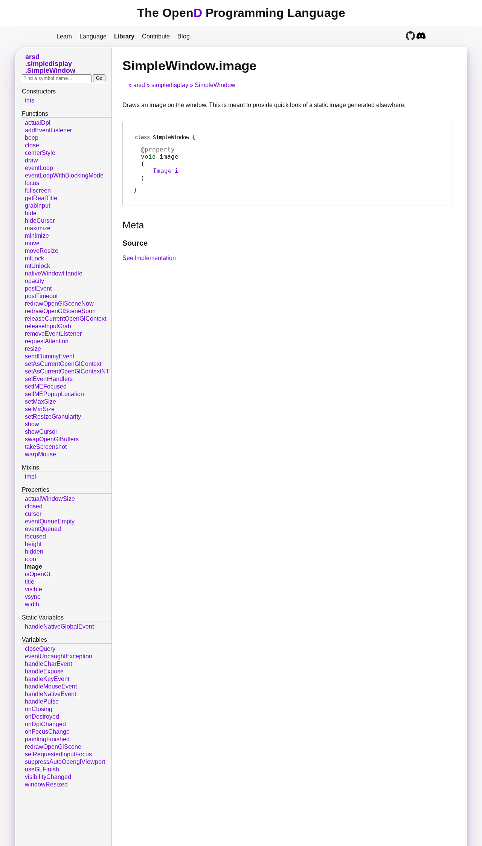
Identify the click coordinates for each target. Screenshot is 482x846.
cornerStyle (40, 153)
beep (31, 138)
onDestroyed (42, 716)
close (32, 145)
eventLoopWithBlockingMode (64, 175)
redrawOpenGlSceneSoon (60, 311)
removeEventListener (53, 333)
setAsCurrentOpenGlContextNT (67, 371)
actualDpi (37, 122)
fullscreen (38, 190)
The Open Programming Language (241, 13)
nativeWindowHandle (53, 273)
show (32, 424)
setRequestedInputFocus (58, 754)
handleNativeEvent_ (52, 694)
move (32, 243)
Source (135, 243)
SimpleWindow (215, 85)
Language (93, 36)
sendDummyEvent (49, 356)
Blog (183, 36)
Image (162, 170)
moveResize (41, 251)
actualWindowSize (50, 499)
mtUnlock (37, 266)
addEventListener (48, 130)
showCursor (41, 431)
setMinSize (40, 409)
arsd (139, 85)
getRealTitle (41, 198)
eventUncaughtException (58, 656)
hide (31, 213)
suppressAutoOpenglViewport (65, 762)
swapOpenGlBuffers (52, 439)
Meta (133, 225)
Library (124, 36)
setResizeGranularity (53, 416)
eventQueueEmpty (50, 521)
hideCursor (40, 220)
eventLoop (39, 168)
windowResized (46, 784)
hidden (34, 551)
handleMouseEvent (51, 686)
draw (31, 160)
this (29, 100)
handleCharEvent (48, 664)
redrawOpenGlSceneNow (59, 303)
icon (30, 559)
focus (32, 183)
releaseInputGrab (48, 326)
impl (30, 476)
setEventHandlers (49, 379)
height (33, 544)
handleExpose (44, 671)
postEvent (38, 288)
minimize (37, 236)
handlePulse (42, 701)
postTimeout (41, 296)
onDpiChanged (45, 724)
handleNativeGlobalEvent (59, 626)
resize (33, 349)
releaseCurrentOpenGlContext (65, 318)
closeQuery (40, 649)
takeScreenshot (46, 447)
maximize (37, 228)
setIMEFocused (46, 386)
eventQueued (43, 529)
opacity (34, 281)
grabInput (37, 205)
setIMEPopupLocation (54, 394)
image (33, 566)
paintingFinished (47, 739)
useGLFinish (42, 769)
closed (34, 506)
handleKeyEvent (47, 679)
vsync (32, 597)
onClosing (38, 709)
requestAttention (47, 341)
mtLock (34, 258)
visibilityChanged (48, 777)
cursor (33, 514)
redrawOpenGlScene (53, 747)
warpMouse (40, 454)
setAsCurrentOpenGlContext (63, 364)
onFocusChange (47, 731)
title (29, 581)
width (32, 604)
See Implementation (149, 258)
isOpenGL (38, 574)
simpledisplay (169, 85)
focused (35, 536)
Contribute (156, 36)
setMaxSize (40, 401)
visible (33, 589)
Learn (64, 36)
